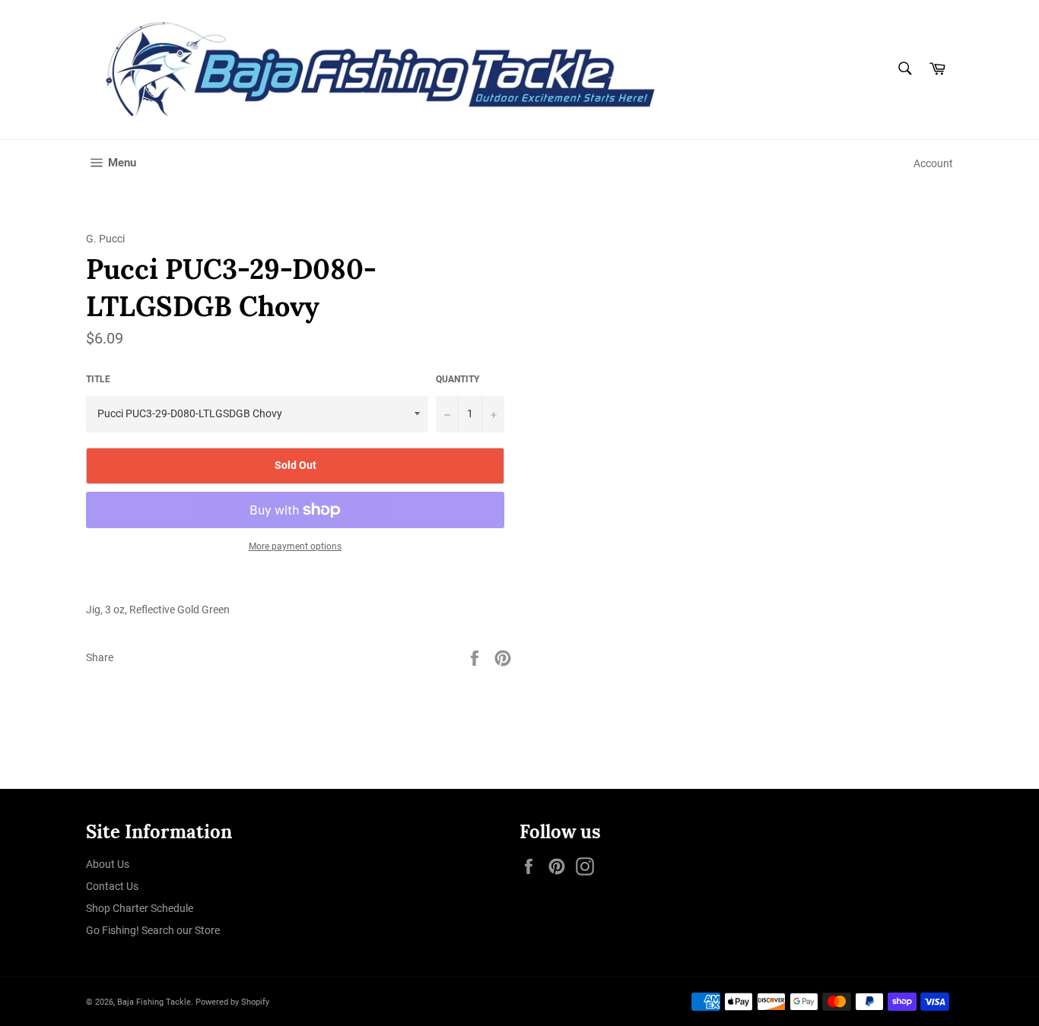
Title (98, 379)
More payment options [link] (295, 546)
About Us (107, 864)
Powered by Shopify (232, 1002)
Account (933, 163)
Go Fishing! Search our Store (153, 930)
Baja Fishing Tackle (154, 1002)
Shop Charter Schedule (139, 908)
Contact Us (112, 886)
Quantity (457, 379)
